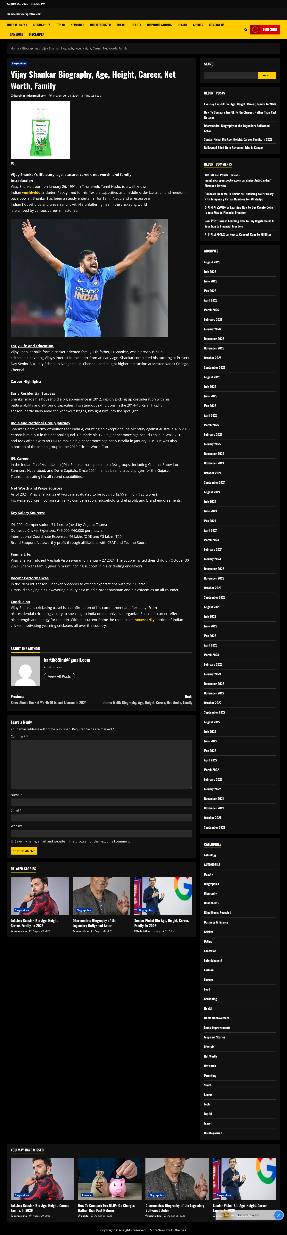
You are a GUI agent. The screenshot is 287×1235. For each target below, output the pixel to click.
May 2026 (210, 290)
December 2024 (214, 453)
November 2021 (214, 808)
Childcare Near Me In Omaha (222, 193)
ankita (84, 1215)
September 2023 (214, 597)
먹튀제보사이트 (215, 234)
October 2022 (212, 702)
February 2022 (213, 779)
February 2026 (213, 319)
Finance (209, 979)
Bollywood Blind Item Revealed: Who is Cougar (233, 147)
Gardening (210, 998)
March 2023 (211, 654)
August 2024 (212, 492)
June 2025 (210, 396)
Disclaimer (37, 34)
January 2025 (212, 444)
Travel (121, 24)
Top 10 (60, 24)
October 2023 (212, 587)
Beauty (136, 24)
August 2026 (212, 262)
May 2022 (210, 750)
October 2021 (212, 817)
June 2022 (210, 741)
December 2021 (214, 798)
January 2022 (212, 789)
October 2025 (212, 357)
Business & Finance (216, 922)
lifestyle (209, 1046)
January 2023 (212, 674)
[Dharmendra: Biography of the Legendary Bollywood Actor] (102, 896)
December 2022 (214, 683)
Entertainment (17, 24)
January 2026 (212, 329)
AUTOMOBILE (212, 864)
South (207, 1085)
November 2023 (214, 578)
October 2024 (212, 472)
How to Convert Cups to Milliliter (250, 234)
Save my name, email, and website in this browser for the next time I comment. (73, 841)
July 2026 (210, 271)
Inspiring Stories (159, 24)
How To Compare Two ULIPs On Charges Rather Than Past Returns (106, 1208)
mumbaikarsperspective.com (24, 14)
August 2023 (212, 606)
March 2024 (211, 539)
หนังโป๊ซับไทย (214, 221)
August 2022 (212, 722)
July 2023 (210, 616)
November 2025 (214, 348)
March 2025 (211, 425)
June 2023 (210, 626)
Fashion (209, 970)
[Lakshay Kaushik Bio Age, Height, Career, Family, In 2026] (40, 896)
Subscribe (270, 29)
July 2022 (210, 731)
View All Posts (59, 676)
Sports (198, 24)
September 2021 (214, 827)
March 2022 (211, 769)
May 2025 (210, 405)
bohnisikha (20, 931)
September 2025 (214, 367)
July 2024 (210, 501)
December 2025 (214, 338)
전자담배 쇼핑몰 (215, 207)
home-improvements (217, 1027)
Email (16, 810)
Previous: (48, 699)
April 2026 (210, 300)
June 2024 (210, 511)
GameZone (16, 34)
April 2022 (210, 760)
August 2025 (212, 377)
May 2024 (210, 520)
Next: (147, 699)
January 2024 (212, 559)
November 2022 (214, 693)
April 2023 (210, 645)
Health (182, 24)
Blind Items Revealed (217, 912)
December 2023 (214, 568)
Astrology (210, 855)
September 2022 (214, 712)
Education (210, 950)
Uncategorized (100, 24)
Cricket (208, 931)
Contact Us (216, 24)
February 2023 (213, 664)
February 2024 (213, 549)
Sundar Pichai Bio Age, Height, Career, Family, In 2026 (161, 923)
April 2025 (210, 415)
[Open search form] (245, 29)
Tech (207, 1104)
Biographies (41, 24)
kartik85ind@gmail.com (30, 95)
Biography (210, 893)
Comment (19, 736)
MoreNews (158, 1230)
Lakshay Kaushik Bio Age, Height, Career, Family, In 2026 (34, 923)
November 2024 (214, 463)
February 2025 (213, 434)
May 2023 (210, 635)
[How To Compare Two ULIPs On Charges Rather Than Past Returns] (110, 1179)
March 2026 (211, 309)
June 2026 (210, 281)
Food (207, 989)
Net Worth (210, 1056)
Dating (208, 941)
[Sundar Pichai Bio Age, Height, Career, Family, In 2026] (163, 896)
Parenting (210, 1075)
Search (210, 64)
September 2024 (214, 482)
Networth (77, 24)
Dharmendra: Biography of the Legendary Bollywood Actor (94, 923)
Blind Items (211, 903)
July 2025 (210, 386)
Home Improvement (216, 1017)
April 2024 (210, 530)
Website (17, 826)
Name (16, 795)
